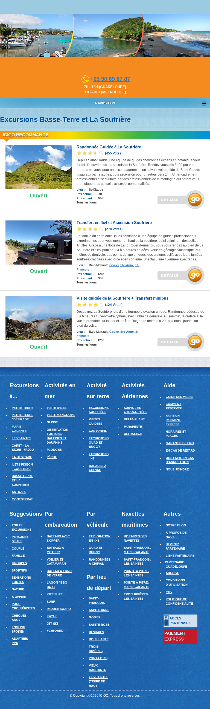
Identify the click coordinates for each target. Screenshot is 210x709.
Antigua (19, 491)
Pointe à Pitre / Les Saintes (136, 573)
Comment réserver (174, 406)
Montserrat (22, 499)
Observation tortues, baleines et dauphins (57, 436)
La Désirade (22, 457)
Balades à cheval (97, 468)
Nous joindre (177, 469)
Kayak (52, 616)
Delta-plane (134, 419)
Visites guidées (95, 421)
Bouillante (99, 639)
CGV (169, 592)
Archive (172, 573)
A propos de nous (176, 535)
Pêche (52, 457)
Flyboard (55, 630)
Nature (18, 589)
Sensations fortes (21, 580)
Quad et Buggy (96, 550)
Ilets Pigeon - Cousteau (22, 466)
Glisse (52, 422)
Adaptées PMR (20, 641)
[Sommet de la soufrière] (38, 318)
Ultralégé (133, 433)
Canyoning (98, 430)
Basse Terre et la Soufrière (22, 480)
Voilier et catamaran (56, 562)
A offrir (19, 596)
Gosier (114, 265)
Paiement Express (174, 636)
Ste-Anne (127, 265)
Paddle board (59, 608)
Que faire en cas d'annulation (180, 460)
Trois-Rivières (96, 649)
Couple (18, 548)
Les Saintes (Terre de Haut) (98, 681)
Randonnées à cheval (99, 562)
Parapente (133, 426)
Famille (18, 555)
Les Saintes (21, 438)
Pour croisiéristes (23, 606)
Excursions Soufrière (99, 410)
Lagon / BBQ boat (57, 585)
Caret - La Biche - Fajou (23, 448)
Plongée (54, 449)
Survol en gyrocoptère (135, 410)
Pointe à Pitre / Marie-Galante (136, 585)
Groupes (19, 563)
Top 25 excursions (21, 527)
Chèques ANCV (19, 618)
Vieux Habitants (97, 667)
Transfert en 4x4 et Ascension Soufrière (114, 222)
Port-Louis (98, 658)
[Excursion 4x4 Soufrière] (38, 242)
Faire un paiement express (173, 420)
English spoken (18, 629)
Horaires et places (176, 434)
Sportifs (19, 570)
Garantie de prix (180, 443)
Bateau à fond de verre (59, 573)
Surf (51, 601)
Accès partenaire (180, 620)
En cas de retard (180, 450)
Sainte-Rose (99, 624)
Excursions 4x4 (99, 456)
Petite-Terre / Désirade (22, 417)
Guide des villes (179, 396)
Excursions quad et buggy (99, 442)
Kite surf (55, 594)
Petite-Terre (22, 407)
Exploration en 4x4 (99, 538)
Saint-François (97, 600)
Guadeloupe (176, 566)
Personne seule (20, 539)
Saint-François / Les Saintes (137, 562)
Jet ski (52, 623)
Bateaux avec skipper (58, 538)
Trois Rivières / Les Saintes (136, 596)
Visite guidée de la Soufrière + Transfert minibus (122, 298)
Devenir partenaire (175, 546)
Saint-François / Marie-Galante (137, 550)
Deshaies (96, 632)
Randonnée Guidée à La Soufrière (109, 147)
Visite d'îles (56, 407)
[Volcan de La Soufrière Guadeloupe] (38, 166)
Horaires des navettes (135, 538)
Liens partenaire (180, 555)
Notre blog (176, 525)
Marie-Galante (19, 429)
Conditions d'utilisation (177, 582)
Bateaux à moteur (55, 550)
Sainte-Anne (99, 610)
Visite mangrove (61, 415)
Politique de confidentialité (179, 601)
